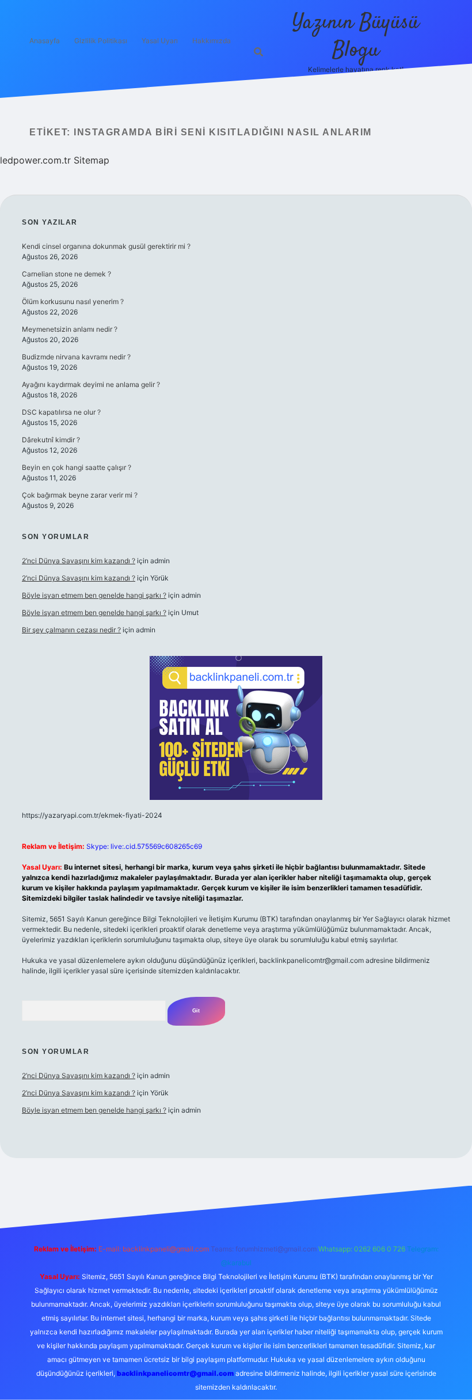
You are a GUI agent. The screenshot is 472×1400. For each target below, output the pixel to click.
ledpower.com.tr (35, 160)
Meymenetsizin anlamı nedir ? (69, 329)
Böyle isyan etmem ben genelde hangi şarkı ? (94, 595)
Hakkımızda (211, 40)
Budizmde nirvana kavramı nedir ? (76, 356)
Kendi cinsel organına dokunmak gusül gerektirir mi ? (106, 246)
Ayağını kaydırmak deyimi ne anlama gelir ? (91, 384)
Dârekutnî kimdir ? (51, 439)
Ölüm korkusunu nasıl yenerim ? (73, 301)
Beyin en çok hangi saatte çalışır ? (76, 467)
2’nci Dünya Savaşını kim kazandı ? (78, 560)
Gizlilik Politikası (100, 40)
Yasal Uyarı (160, 40)
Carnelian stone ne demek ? (66, 274)
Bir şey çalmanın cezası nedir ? (71, 629)
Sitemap (91, 160)
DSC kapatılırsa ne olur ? (61, 412)
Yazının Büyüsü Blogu (355, 36)
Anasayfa (44, 40)
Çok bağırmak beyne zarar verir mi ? (80, 495)
